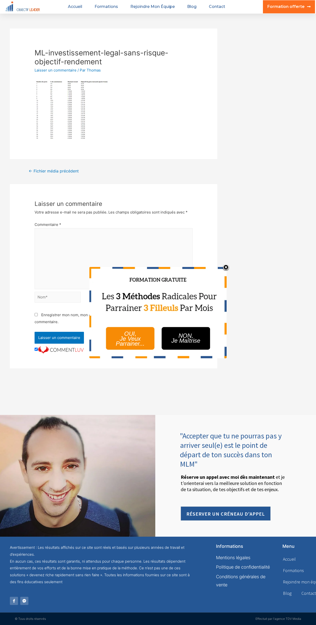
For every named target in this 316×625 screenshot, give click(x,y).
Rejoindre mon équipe (152, 6)
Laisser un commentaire (56, 70)
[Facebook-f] (14, 601)
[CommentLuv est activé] (61, 349)
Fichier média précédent (54, 171)
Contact (217, 6)
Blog (192, 6)
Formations (106, 6)
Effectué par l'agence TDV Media (278, 619)
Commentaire (48, 224)
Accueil (75, 6)
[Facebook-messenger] (24, 601)
